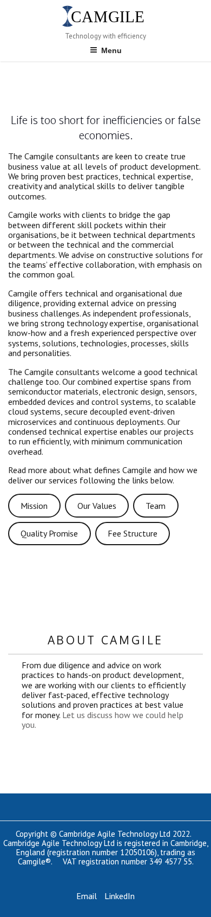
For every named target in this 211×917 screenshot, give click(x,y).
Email (86, 895)
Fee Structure (132, 533)
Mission (34, 505)
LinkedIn (119, 895)
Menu (111, 50)
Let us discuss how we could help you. (102, 719)
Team (156, 505)
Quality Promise (49, 533)
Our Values (96, 505)
